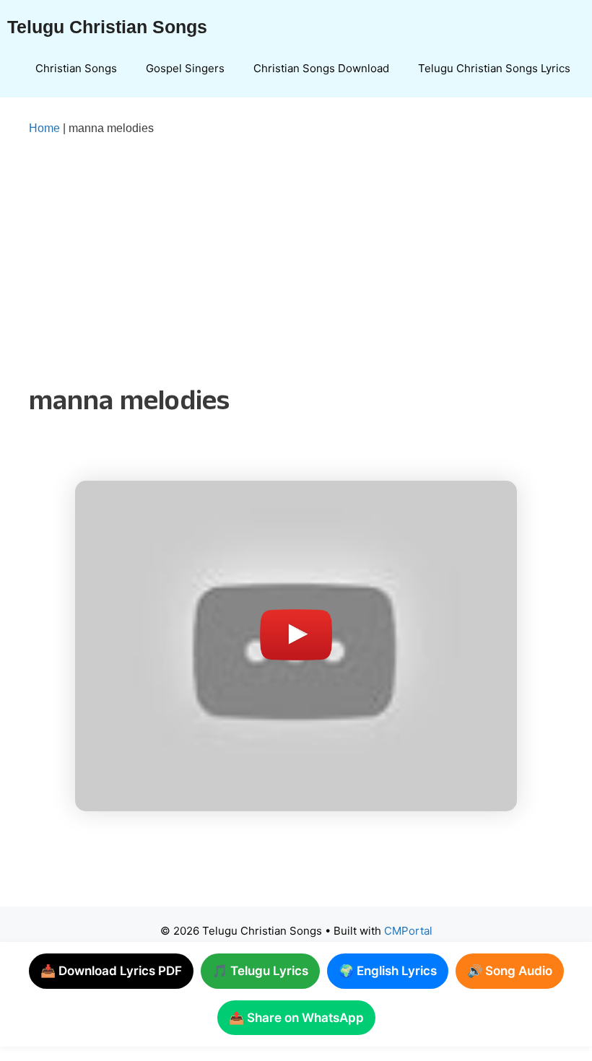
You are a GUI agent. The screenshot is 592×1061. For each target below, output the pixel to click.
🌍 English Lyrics (388, 971)
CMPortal (408, 931)
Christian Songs (76, 68)
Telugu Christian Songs (107, 27)
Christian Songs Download (321, 68)
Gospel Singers (185, 68)
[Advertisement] (296, 258)
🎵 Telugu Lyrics (260, 971)
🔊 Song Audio (509, 971)
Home (44, 128)
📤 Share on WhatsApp (296, 1017)
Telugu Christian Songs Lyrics (494, 68)
